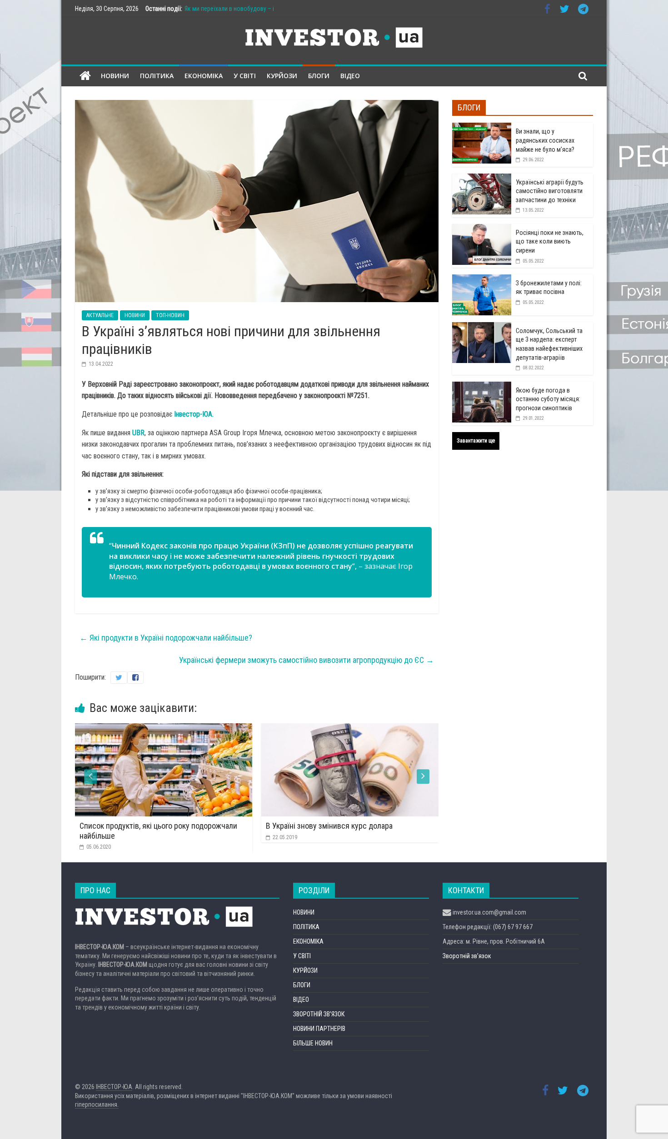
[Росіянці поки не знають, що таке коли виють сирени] (481, 229)
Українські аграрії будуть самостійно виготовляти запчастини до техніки (549, 191)
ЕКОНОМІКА (203, 75)
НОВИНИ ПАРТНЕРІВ (319, 1028)
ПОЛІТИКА (157, 75)
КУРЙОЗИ (282, 75)
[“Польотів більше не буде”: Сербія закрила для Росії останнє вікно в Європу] (406, 729)
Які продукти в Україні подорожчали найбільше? (166, 637)
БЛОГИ (318, 75)
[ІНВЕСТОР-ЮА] (85, 76)
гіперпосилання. (97, 1104)
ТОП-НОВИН (170, 315)
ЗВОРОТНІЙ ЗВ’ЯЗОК (318, 1014)
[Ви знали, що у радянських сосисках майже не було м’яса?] (481, 127)
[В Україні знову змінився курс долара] (220, 729)
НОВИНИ (115, 75)
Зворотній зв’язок (467, 956)
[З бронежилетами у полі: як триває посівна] (481, 279)
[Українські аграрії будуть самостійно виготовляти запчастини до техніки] (481, 178)
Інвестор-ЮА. (194, 414)
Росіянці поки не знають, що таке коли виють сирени (549, 241)
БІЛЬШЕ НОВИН (313, 1043)
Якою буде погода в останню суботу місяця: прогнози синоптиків (548, 399)
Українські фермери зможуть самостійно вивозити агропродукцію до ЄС (306, 660)
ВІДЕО (350, 75)
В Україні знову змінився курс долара (199, 826)
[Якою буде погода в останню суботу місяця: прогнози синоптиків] (481, 386)
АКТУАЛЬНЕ (100, 315)
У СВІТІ (245, 75)
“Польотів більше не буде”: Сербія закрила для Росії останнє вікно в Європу (401, 831)
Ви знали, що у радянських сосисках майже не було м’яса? (545, 140)
